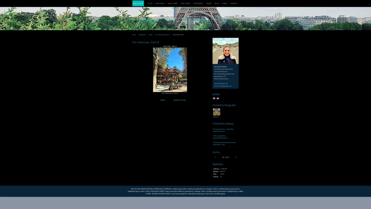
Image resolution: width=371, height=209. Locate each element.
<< (215, 157)
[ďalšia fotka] (204, 70)
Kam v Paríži (172, 3)
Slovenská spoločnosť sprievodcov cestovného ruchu (224, 143)
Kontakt (233, 3)
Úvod (150, 3)
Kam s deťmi (185, 3)
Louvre (215, 117)
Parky (150, 35)
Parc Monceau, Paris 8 (163, 35)
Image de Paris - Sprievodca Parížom (185, 8)
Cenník (208, 3)
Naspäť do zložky (179, 100)
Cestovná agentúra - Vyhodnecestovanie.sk (220, 137)
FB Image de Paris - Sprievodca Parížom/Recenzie (223, 130)
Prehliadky (160, 3)
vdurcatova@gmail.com (223, 86)
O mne (224, 3)
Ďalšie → (163, 100)
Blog (217, 3)
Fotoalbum (198, 3)
